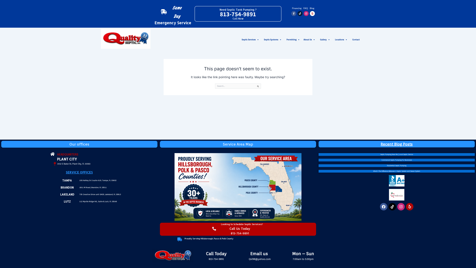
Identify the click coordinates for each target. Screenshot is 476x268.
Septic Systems (271, 39)
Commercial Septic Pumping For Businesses (396, 160)
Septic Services (249, 39)
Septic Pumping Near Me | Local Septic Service (396, 154)
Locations (339, 39)
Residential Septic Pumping (396, 166)
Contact (356, 39)
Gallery (323, 39)
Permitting (291, 39)
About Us (308, 39)
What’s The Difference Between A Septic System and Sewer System (396, 171)
